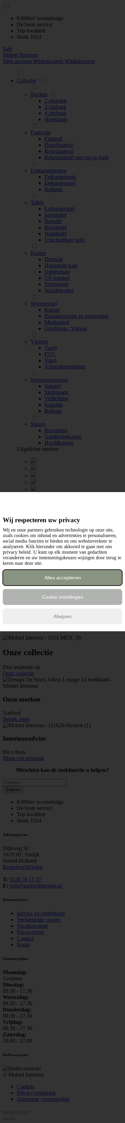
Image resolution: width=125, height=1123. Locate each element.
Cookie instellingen (62, 597)
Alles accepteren (62, 577)
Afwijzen (62, 616)
